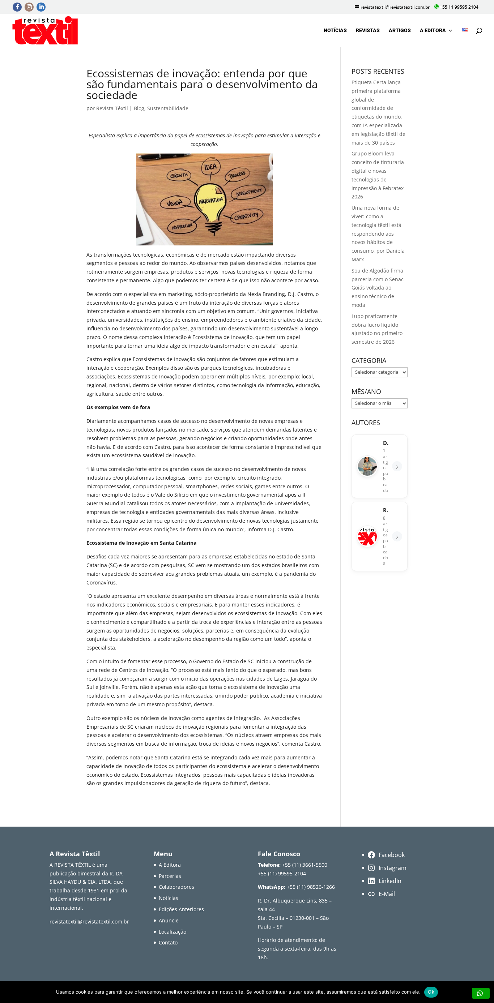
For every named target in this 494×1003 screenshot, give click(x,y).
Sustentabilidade (167, 108)
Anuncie (169, 920)
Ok (431, 992)
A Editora (433, 30)
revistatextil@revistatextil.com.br (89, 921)
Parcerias (170, 876)
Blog (139, 108)
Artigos (400, 30)
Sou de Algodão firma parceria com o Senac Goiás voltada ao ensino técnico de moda (378, 287)
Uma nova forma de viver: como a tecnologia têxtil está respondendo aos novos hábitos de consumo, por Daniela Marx (378, 233)
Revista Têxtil (112, 108)
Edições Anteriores (181, 909)
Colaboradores (176, 886)
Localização (172, 931)
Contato (168, 942)
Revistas (368, 30)
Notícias (335, 30)
